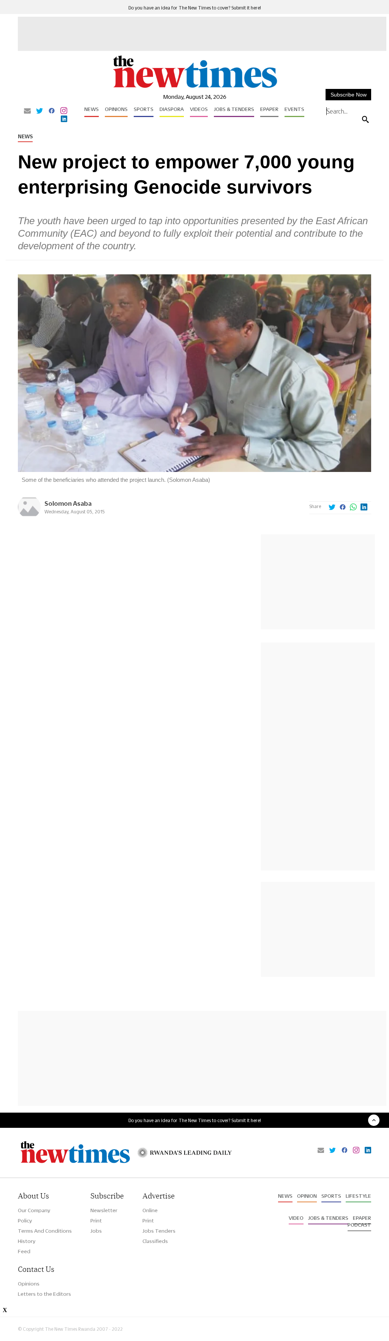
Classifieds (155, 1241)
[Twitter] (39, 111)
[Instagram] (63, 111)
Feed (24, 1251)
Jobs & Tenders (234, 109)
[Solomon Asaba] (29, 516)
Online (150, 1210)
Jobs (96, 1231)
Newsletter (103, 1210)
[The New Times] (194, 87)
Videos (199, 109)
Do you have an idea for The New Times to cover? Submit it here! (194, 7)
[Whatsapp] (353, 507)
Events (294, 109)
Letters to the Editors (44, 1294)
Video (296, 1218)
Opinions (116, 109)
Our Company (34, 1210)
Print (96, 1221)
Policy (25, 1221)
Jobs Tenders (159, 1231)
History (26, 1241)
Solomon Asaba (68, 503)
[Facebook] (51, 111)
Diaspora (172, 109)
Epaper (269, 109)
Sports (143, 109)
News (91, 109)
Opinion (307, 1196)
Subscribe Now (348, 95)
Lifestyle (358, 1196)
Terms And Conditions (45, 1231)
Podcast (359, 1225)
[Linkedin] (64, 119)
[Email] (27, 111)
